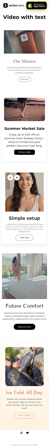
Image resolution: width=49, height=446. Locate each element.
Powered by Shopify (31, 445)
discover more (24, 327)
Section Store (20, 445)
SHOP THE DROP (24, 415)
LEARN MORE (25, 79)
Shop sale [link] (24, 152)
